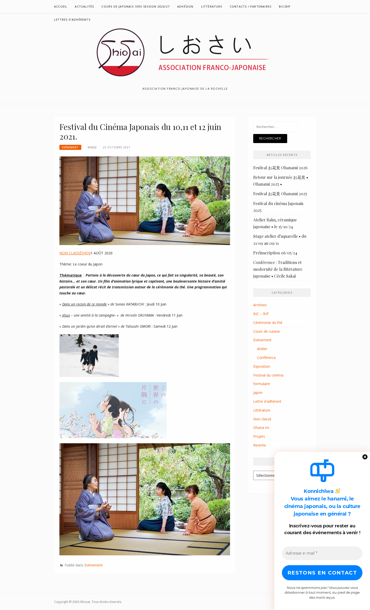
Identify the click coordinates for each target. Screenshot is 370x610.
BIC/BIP (284, 6)
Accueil (60, 6)
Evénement (70, 147)
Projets (259, 436)
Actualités (84, 6)
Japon (258, 392)
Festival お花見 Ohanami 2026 (280, 167)
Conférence (266, 357)
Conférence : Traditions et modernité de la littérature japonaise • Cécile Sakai (277, 269)
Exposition (261, 366)
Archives (260, 304)
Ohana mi (261, 427)
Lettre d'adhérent (267, 401)
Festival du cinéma (268, 375)
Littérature (211, 6)
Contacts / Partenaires (250, 6)
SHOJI (86, 253)
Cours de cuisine (266, 331)
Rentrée (259, 445)
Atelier (262, 348)
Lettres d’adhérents (72, 19)
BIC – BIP (261, 313)
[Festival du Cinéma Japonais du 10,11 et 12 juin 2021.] (144, 200)
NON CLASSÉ (70, 253)
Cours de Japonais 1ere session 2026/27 (135, 6)
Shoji (92, 147)
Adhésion (185, 6)
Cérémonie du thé (267, 322)
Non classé (262, 419)
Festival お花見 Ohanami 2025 (280, 193)
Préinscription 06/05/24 (275, 252)
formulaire (261, 383)
